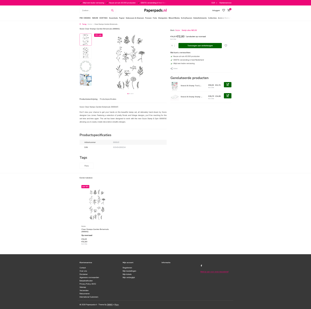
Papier (122, 18)
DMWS (110, 305)
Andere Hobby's (225, 18)
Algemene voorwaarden (89, 277)
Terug (84, 24)
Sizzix (177, 30)
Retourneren (85, 294)
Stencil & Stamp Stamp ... (191, 97)
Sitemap (83, 287)
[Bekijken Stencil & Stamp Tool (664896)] (174, 86)
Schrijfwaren (186, 18)
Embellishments (200, 18)
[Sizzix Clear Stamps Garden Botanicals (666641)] (97, 204)
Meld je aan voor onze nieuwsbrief (214, 272)
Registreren (127, 268)
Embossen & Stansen (135, 18)
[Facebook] (201, 266)
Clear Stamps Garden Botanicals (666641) (95, 230)
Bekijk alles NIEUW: (189, 30)
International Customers (89, 297)
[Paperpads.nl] (155, 10)
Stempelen (162, 18)
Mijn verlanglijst (129, 277)
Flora (87, 166)
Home (90, 24)
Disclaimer (84, 274)
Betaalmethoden (86, 281)
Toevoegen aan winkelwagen (200, 46)
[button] (128, 93)
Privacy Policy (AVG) (88, 284)
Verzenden (84, 290)
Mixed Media (174, 18)
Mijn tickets (127, 274)
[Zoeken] (112, 10)
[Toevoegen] (227, 84)
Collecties (212, 18)
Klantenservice (225, 3)
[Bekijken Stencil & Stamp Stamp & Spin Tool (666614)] (174, 97)
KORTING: (103, 18)
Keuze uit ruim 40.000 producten (186, 56)
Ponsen (148, 18)
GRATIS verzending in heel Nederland (188, 60)
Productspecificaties (108, 99)
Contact (83, 268)
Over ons (83, 271)
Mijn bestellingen (129, 271)
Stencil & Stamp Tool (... (191, 85)
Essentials (113, 18)
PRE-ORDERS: (85, 18)
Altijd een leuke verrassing (184, 63)
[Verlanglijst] (223, 10)
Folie (155, 18)
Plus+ (117, 305)
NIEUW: (95, 18)
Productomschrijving (88, 99)
